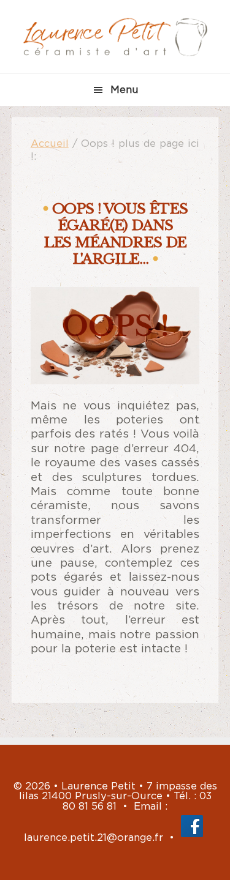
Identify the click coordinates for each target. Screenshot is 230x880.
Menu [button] (124, 90)
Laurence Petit (115, 36)
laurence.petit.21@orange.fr (93, 838)
